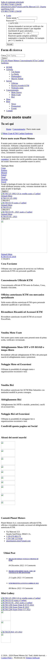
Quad (3, 177)
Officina (14, 83)
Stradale (4, 179)
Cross (3, 168)
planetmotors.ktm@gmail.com (13, 7)
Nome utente (12, 18)
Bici (13, 97)
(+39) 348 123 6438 (14, 538)
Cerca (3, 55)
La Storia (15, 74)
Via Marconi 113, (33, 7)
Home (8, 129)
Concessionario (12, 90)
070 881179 (6, 4)
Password (10, 21)
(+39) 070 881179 (13, 536)
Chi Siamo (15, 72)
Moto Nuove (16, 92)
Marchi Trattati (17, 79)
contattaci (5, 159)
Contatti (9, 111)
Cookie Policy (7, 658)
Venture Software (33, 658)
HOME (9, 67)
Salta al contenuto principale (12, 2)
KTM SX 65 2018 (8, 257)
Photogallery (16, 76)
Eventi (14, 108)
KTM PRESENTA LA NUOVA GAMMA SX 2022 (24, 583)
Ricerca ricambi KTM (20, 85)
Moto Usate (16, 95)
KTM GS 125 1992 (9, 198)
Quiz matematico (15, 33)
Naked (3, 175)
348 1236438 (16, 4)
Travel (3, 182)
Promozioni (16, 106)
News (13, 104)
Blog (8, 101)
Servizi (9, 81)
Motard (4, 173)
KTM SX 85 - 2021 (9, 216)
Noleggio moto (17, 88)
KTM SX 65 (6, 207)
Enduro (4, 170)
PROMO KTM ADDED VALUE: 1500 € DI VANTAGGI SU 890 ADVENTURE (22, 571)
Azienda (9, 69)
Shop (8, 99)
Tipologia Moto (7, 166)
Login (8, 15)
